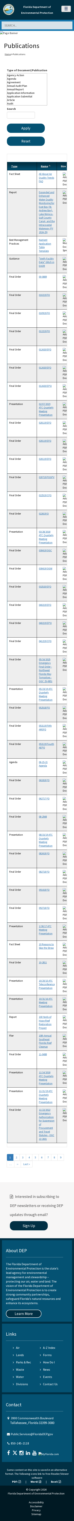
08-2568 (43, 816)
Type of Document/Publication (27, 70)
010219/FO (44, 295)
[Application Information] (27, 93)
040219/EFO (45, 605)
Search (11, 109)
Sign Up (29, 1225)
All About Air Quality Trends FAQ (46, 177)
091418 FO (44, 890)
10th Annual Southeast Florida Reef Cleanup (45, 1041)
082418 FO (44, 853)
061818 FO (44, 780)
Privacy (36, 1510)
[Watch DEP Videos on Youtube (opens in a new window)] (35, 1452)
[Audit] (27, 103)
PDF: (15, 1481)
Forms (47, 1355)
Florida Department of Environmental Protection (36, 1493)
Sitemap (36, 1514)
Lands (20, 1355)
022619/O (44, 513)
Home (8, 54)
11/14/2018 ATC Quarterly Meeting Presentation (46, 1078)
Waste (20, 1369)
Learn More (24, 1313)
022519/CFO (45, 495)
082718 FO (44, 871)
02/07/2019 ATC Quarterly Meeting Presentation (46, 409)
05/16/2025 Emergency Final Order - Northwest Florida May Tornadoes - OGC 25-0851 (45, 670)
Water (20, 1377)
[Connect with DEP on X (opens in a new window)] (15, 1452)
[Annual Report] (27, 89)
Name (46, 166)
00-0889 (43, 276)
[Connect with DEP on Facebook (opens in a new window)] (9, 1452)
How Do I (49, 1362)
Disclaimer (36, 1506)
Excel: (55, 1481)
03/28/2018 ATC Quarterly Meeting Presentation (46, 537)
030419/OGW (45, 568)
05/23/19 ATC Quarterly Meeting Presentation (46, 694)
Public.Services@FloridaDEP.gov (32, 1434)
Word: (35, 1481)
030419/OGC (45, 550)
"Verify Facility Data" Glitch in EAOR (46, 262)
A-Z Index (49, 1348)
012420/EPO (45, 386)
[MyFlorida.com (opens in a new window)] (49, 1452)
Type (14, 166)
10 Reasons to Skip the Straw (46, 946)
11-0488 (43, 1054)
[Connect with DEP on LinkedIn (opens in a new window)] (28, 1452)
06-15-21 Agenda (43, 763)
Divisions (22, 1384)
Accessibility (36, 1502)
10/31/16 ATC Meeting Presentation (46, 1002)
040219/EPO (45, 623)
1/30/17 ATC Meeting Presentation (45, 930)
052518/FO (44, 707)
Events (47, 1377)
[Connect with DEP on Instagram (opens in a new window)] (22, 1452)
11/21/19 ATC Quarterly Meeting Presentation (46, 1096)
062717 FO (44, 798)
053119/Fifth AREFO (45, 727)
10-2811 (43, 962)
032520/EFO (45, 586)
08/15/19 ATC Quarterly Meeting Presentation (46, 840)
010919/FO (44, 313)
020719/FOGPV (46, 477)
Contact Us (50, 1384)
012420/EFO (45, 349)
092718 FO (44, 908)
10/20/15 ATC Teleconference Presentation (47, 984)
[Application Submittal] (27, 96)
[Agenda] (27, 78)
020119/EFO (45, 422)
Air (18, 1348)
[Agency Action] (27, 75)
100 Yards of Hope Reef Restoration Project (45, 1022)
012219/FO (44, 331)
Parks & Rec (23, 1362)
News (46, 1369)
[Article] (27, 100)
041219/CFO (45, 641)
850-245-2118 (20, 1443)
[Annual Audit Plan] (27, 86)
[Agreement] (27, 82)
